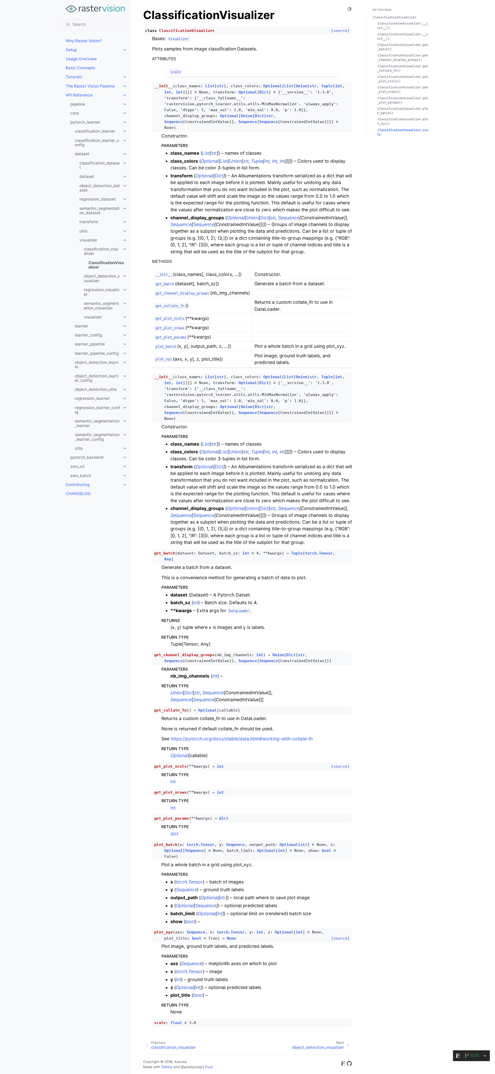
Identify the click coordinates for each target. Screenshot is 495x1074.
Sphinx (166, 1067)
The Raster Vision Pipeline (90, 86)
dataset (82, 153)
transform (88, 221)
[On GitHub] (349, 1064)
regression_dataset (97, 199)
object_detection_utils (96, 389)
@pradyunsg (191, 1067)
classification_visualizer (101, 251)
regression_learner (92, 398)
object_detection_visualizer (102, 278)
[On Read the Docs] (343, 1064)
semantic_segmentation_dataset (99, 210)
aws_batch (80, 475)
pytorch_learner (85, 122)
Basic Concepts (80, 67)
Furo (209, 1067)
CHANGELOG (78, 493)
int (173, 781)
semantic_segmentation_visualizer (101, 305)
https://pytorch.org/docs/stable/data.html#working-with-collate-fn (242, 738)
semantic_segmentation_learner (97, 423)
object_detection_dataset (99, 188)
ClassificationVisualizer (106, 265)
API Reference (79, 95)
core (74, 113)
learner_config (88, 335)
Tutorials (74, 76)
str (197, 692)
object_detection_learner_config (96, 378)
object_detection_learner (96, 364)
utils (83, 231)
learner (81, 326)
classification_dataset (99, 165)
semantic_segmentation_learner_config (97, 437)
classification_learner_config (97, 143)
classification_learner (95, 131)
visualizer (88, 240)
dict (174, 833)
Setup (71, 49)
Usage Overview (81, 58)
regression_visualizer (101, 292)
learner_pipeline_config (97, 353)
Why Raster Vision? (84, 40)
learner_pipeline (90, 344)
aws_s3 (77, 466)
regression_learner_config (97, 410)
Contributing (77, 484)
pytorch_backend (86, 457)
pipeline (77, 104)
